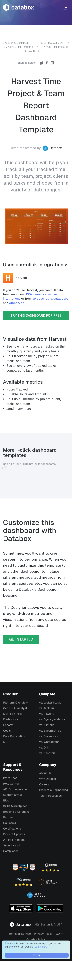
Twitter (41, 63)
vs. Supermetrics (50, 730)
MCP (6, 741)
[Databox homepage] (66, 7)
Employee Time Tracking (18, 47)
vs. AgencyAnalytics (52, 719)
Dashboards (10, 719)
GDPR (59, 933)
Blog (6, 800)
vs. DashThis (47, 753)
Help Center (11, 783)
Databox (56, 148)
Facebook (47, 63)
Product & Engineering (53, 790)
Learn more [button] (41, 946)
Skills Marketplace (15, 806)
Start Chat (10, 778)
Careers (44, 784)
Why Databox (48, 778)
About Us (45, 773)
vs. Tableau (46, 708)
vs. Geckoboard (49, 736)
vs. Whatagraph (49, 741)
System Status (12, 794)
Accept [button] (36, 955)
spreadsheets (42, 298)
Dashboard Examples (16, 43)
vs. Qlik (44, 747)
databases (60, 298)
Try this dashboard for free (36, 315)
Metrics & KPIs (12, 713)
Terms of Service (20, 933)
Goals (7, 730)
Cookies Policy (36, 939)
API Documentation (15, 789)
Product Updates (14, 834)
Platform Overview (15, 702)
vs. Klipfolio (46, 725)
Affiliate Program (14, 839)
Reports (8, 725)
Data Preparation (14, 736)
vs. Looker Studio (50, 702)
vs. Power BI (47, 713)
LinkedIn (52, 63)
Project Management (51, 43)
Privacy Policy (43, 933)
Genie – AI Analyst (15, 708)
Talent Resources (50, 795)
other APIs (16, 303)
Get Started (21, 639)
